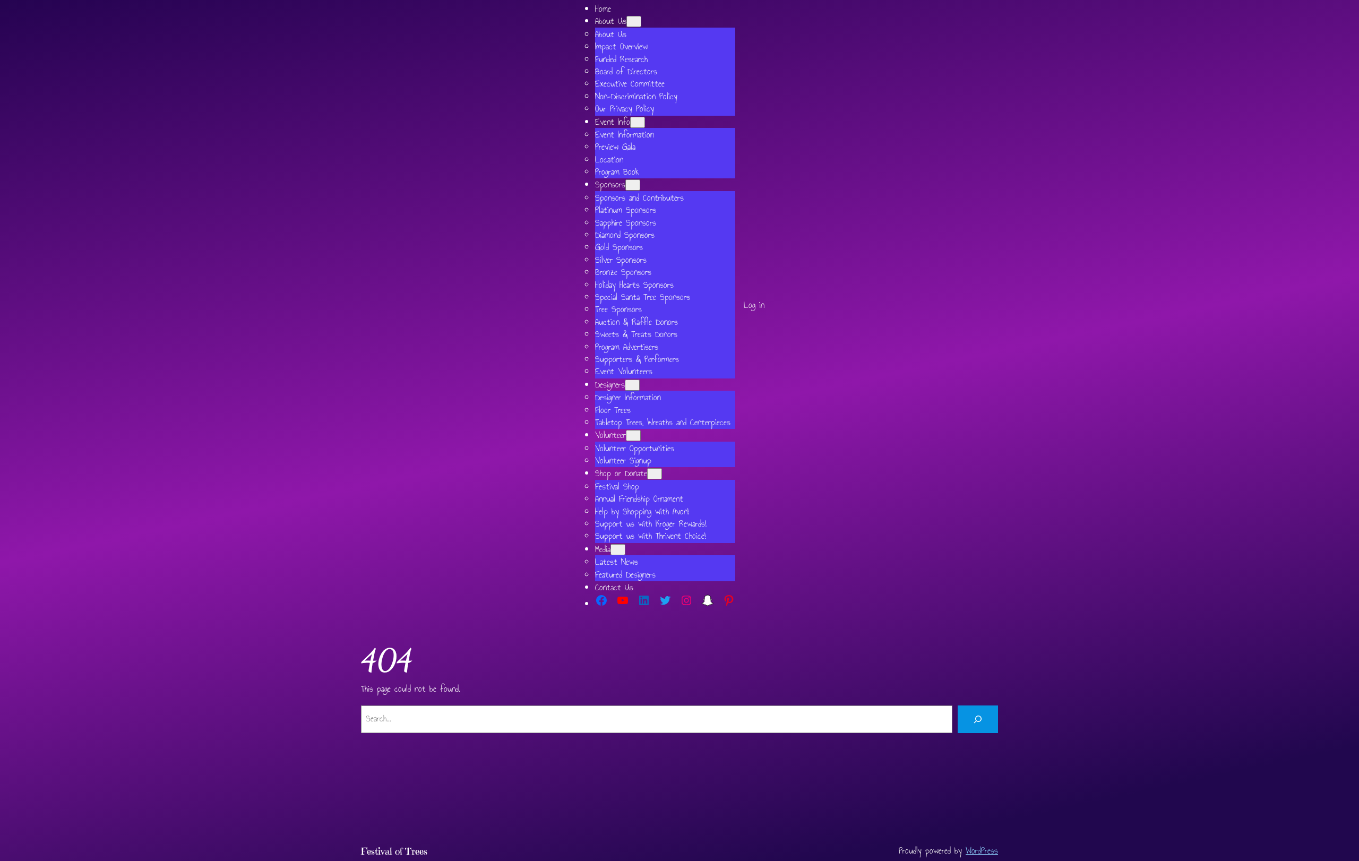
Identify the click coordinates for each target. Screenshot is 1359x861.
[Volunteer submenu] (633, 435)
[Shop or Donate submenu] (654, 473)
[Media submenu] (617, 549)
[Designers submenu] (632, 385)
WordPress (982, 850)
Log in (754, 305)
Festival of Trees (394, 851)
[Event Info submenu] (637, 122)
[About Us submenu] (633, 21)
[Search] (978, 719)
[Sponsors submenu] (632, 185)
